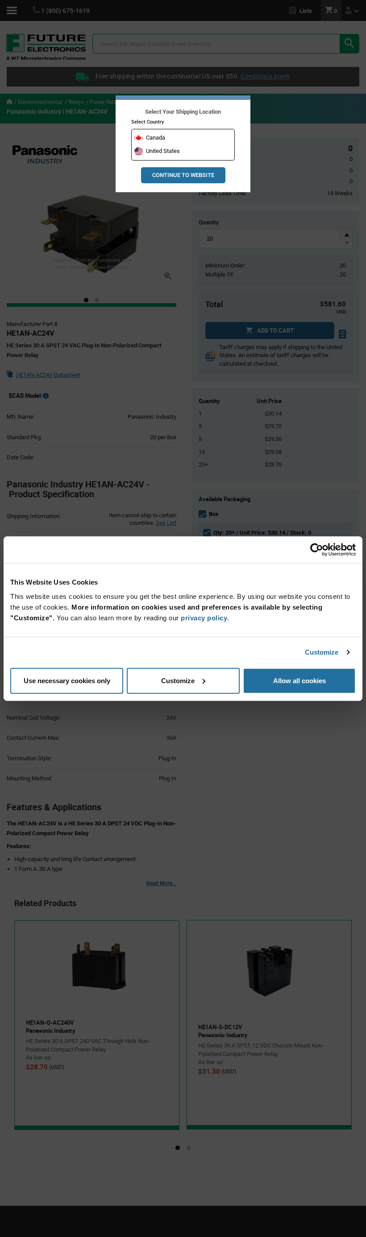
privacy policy (204, 617)
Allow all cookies (299, 680)
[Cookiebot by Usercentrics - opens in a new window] (317, 550)
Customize (322, 652)
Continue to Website (183, 175)
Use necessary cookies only (67, 680)
